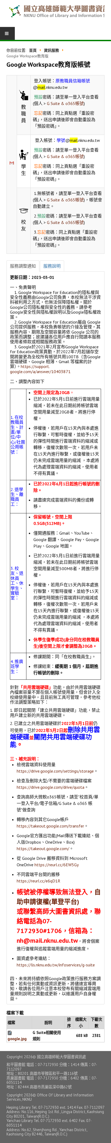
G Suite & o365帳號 (65, 103)
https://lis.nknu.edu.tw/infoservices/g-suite (56, 964)
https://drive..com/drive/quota (50, 787)
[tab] (22, 266)
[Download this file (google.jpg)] (10, 1032)
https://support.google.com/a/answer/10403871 (40, 369)
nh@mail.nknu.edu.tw (47, 940)
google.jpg (17, 1038)
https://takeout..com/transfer (50, 826)
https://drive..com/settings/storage (55, 771)
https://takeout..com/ (43, 848)
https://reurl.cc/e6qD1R (38, 880)
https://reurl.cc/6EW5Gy (56, 864)
